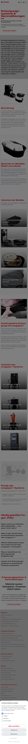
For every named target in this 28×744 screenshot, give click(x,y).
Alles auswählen (14, 726)
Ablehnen (14, 730)
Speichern (14, 734)
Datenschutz (17, 741)
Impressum (10, 741)
